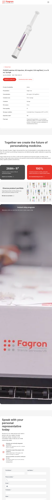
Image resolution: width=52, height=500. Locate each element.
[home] (8, 2)
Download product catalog (25, 79)
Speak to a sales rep (10, 79)
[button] (48, 2)
